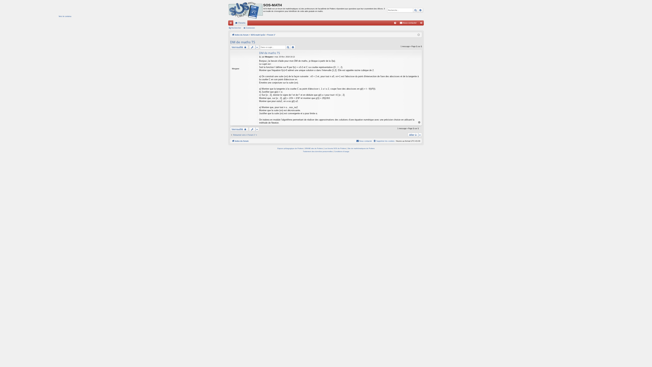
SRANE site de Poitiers (314, 148)
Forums (241, 23)
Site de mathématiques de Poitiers (361, 148)
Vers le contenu (65, 16)
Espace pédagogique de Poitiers (290, 148)
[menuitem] (395, 22)
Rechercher (236, 28)
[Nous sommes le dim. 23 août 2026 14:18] (419, 35)
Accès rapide (231, 23)
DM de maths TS (242, 42)
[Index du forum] (245, 10)
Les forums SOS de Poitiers (335, 148)
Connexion (250, 28)
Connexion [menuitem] (422, 23)
